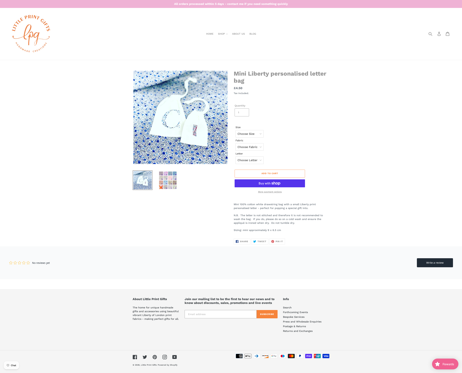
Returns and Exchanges (298, 331)
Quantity (240, 105)
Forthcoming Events (295, 312)
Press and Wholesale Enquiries (302, 321)
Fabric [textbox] (239, 140)
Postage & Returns (294, 326)
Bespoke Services (293, 316)
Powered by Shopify (167, 365)
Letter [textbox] (239, 153)
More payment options (270, 192)
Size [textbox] (238, 127)
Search (287, 307)
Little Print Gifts (149, 365)
